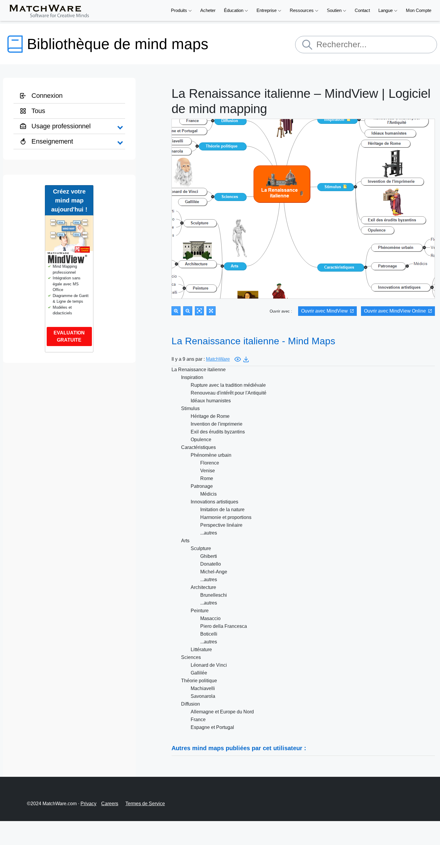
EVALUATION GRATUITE (69, 336)
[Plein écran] (211, 310)
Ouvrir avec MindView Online (395, 310)
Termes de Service (145, 803)
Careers (109, 803)
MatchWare (218, 359)
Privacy (88, 803)
